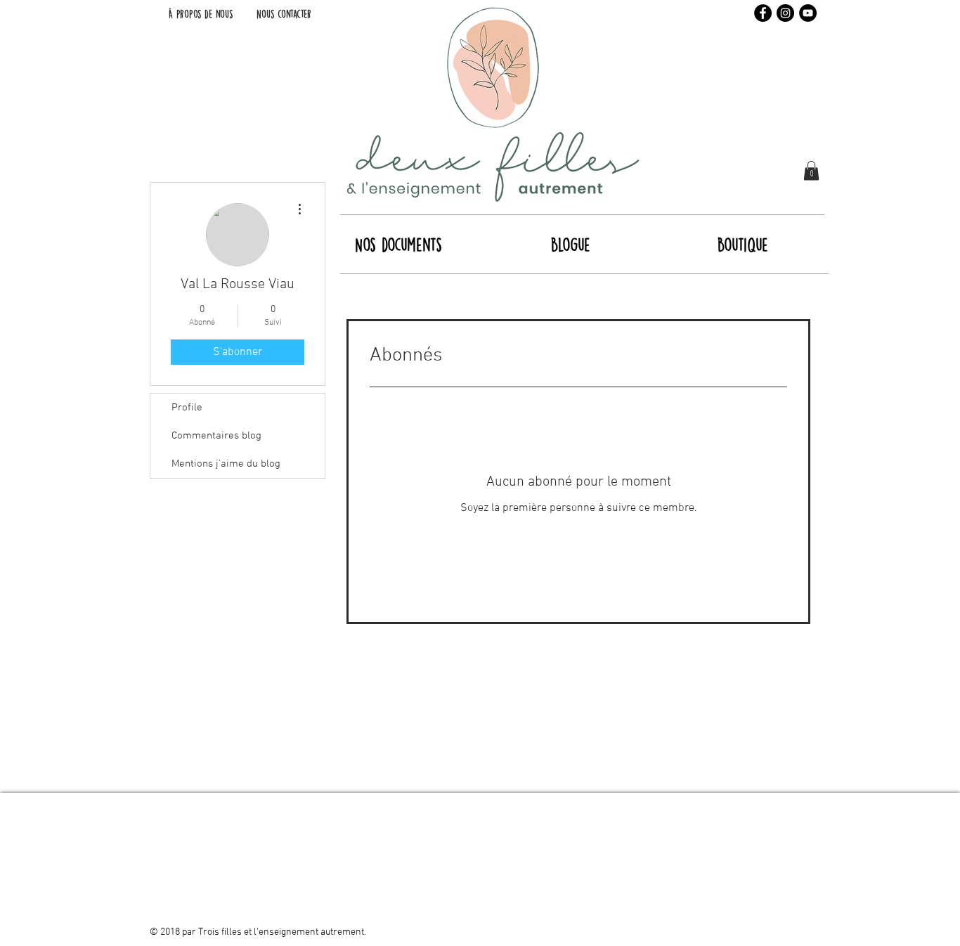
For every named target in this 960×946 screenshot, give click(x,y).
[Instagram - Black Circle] (785, 13)
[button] (811, 170)
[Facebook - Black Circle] (763, 13)
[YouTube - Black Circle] (808, 13)
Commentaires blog (216, 435)
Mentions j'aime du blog (225, 464)
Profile (186, 407)
